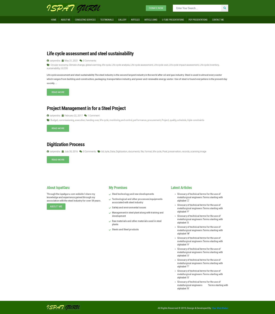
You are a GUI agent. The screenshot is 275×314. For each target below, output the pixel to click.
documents (134, 151)
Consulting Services (85, 19)
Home (53, 19)
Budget (54, 120)
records (186, 151)
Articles (135, 19)
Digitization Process (66, 144)
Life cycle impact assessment (184, 65)
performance (140, 120)
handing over (92, 120)
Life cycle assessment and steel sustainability (90, 53)
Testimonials (107, 19)
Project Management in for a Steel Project (86, 108)
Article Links (150, 19)
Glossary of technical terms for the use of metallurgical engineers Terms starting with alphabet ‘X (200, 219)
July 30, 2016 (71, 151)
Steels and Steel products (125, 229)
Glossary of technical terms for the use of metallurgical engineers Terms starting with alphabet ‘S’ (200, 274)
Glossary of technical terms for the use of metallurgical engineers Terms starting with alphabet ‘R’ (202, 285)
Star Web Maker (220, 308)
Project (165, 120)
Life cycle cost (161, 65)
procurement (154, 120)
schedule (181, 120)
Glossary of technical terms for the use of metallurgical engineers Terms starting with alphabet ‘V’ (200, 241)
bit (102, 151)
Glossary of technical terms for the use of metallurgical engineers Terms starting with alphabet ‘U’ (200, 252)
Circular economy (59, 65)
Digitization (121, 151)
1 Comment (93, 115)
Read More (58, 92)
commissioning (66, 120)
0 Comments (89, 60)
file (142, 151)
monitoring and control (120, 120)
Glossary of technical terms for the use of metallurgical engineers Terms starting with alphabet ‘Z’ (200, 197)
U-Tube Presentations (173, 19)
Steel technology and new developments (133, 194)
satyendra (54, 60)
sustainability (53, 68)
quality (173, 120)
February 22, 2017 (73, 115)
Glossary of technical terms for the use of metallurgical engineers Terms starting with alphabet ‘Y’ (200, 208)
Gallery (122, 19)
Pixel (164, 151)
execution (80, 120)
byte (107, 151)
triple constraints (195, 120)
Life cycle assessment (142, 65)
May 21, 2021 (71, 60)
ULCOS (64, 68)
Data (112, 151)
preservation (174, 151)
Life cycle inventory (209, 65)
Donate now (156, 8)
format (148, 151)
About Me (65, 19)
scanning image (198, 151)
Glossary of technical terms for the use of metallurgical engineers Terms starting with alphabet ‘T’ (200, 263)
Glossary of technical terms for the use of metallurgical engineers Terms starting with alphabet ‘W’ (200, 230)
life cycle (106, 65)
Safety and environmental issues (129, 207)
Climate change (77, 65)
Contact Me (218, 19)
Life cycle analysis (121, 65)
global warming (93, 65)
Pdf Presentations (198, 19)
